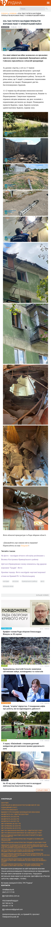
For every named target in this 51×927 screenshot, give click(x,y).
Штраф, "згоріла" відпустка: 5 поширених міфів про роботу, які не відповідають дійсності (24, 707)
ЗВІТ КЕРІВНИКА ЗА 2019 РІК (11, 828)
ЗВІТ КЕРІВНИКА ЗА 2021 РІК (11, 824)
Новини (12, 13)
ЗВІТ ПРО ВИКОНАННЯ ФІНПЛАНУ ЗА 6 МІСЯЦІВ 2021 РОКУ (21, 833)
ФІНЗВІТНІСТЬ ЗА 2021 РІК (10, 821)
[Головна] (4, 5)
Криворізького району (29, 581)
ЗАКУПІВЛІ (4, 803)
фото (42, 581)
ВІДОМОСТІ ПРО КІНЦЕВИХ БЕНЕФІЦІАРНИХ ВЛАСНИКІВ (20, 812)
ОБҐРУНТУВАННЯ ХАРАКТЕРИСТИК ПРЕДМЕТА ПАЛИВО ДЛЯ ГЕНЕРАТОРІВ (22, 839)
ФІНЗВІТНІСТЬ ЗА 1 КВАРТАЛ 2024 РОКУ (15, 814)
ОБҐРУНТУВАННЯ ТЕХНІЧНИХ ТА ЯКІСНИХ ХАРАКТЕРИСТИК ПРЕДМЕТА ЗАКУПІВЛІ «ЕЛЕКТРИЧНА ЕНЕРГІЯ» (22, 850)
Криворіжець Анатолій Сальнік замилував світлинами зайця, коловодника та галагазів (23, 670)
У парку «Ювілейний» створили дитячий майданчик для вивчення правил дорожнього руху (23, 746)
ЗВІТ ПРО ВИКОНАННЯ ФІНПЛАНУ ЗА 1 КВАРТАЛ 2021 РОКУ (21, 830)
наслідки (6, 581)
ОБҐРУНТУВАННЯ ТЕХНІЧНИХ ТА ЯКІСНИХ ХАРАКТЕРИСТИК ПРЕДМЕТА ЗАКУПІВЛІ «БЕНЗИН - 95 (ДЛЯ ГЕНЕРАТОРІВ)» (22, 864)
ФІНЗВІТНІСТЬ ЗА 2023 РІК (10, 816)
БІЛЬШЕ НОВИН (42, 790)
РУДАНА (15, 3)
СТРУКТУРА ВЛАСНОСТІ (9, 810)
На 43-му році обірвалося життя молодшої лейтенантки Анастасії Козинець (22, 784)
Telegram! (24, 545)
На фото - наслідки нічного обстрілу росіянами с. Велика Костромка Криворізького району (23, 558)
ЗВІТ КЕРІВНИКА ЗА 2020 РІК (11, 826)
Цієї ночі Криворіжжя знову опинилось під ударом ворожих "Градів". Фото (23, 566)
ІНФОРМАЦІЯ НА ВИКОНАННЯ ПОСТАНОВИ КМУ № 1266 (20, 805)
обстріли (15, 581)
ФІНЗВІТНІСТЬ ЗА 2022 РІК (10, 819)
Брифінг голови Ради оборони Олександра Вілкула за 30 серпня (22, 633)
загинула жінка (8, 586)
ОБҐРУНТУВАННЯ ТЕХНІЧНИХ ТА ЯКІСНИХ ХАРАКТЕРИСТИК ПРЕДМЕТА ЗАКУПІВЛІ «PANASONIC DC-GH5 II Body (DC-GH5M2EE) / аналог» (24, 860)
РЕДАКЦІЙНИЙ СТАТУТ (9, 807)
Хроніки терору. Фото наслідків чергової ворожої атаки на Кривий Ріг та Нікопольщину (23, 574)
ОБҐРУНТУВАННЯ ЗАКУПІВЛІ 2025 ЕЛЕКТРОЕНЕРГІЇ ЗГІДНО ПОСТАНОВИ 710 (21, 835)
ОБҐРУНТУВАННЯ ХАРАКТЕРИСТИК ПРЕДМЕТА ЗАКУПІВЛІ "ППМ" (23, 842)
